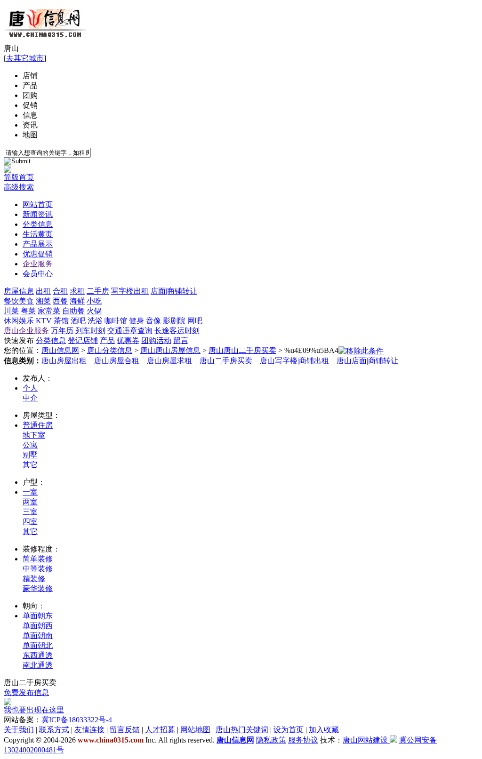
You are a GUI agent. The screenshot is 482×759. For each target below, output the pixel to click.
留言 (180, 340)
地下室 (34, 435)
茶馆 (61, 321)
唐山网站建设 (365, 740)
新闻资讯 (38, 214)
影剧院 (174, 321)
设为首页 (288, 730)
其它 (30, 465)
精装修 (34, 579)
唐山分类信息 (109, 350)
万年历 (62, 331)
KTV (44, 321)
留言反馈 (125, 730)
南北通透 (38, 665)
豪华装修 (38, 588)
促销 (30, 105)
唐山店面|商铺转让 (367, 361)
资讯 (30, 125)
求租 (77, 291)
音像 (153, 321)
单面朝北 (38, 645)
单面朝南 (38, 635)
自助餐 (73, 311)
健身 (136, 321)
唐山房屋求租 (169, 361)
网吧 (194, 321)
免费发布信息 (26, 692)
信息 (30, 115)
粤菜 (28, 311)
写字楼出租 (130, 291)
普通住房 (38, 425)
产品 (30, 85)
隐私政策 (271, 740)
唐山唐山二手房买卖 (242, 350)
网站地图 (195, 730)
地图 (30, 135)
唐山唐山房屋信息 (170, 350)
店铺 (30, 76)
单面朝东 (38, 616)
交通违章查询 (130, 331)
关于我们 (19, 730)
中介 (30, 398)
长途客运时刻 (177, 331)
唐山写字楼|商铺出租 (294, 361)
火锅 (94, 311)
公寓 (30, 445)
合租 (60, 291)
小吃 (94, 301)
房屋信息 (19, 291)
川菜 (11, 311)
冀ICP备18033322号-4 (76, 720)
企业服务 (38, 264)
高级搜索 (19, 187)
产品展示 (38, 244)
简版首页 (19, 177)
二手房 (98, 291)
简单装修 (38, 559)
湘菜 (43, 301)
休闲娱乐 (19, 321)
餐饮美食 (19, 301)
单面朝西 (38, 626)
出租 (43, 291)
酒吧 (78, 321)
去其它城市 (25, 58)
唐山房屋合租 (116, 361)
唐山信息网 (60, 350)
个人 (30, 388)
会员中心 (38, 274)
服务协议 (303, 740)
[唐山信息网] (45, 41)
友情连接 (89, 730)
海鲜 (77, 301)
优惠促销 (38, 254)
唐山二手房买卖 (226, 361)
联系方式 (54, 730)
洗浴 (95, 321)
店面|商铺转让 (174, 291)
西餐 (60, 301)
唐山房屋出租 (64, 361)
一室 (30, 492)
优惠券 (128, 340)
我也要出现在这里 (34, 710)
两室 (30, 502)
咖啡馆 (115, 321)
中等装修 (38, 569)
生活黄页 (38, 234)
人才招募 (160, 730)
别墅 (30, 455)
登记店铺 (83, 340)
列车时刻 (90, 331)
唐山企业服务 (26, 331)
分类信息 (38, 224)
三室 (30, 512)
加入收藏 (324, 730)
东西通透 (38, 655)
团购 (30, 95)
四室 (30, 522)
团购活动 (156, 340)
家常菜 (49, 311)
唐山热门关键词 (242, 730)
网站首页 (38, 204)
